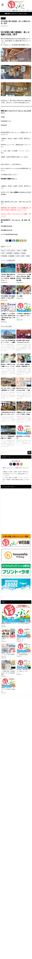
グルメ (23, 10)
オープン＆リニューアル (6, 10)
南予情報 (9, 253)
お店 (28, 10)
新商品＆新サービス (16, 10)
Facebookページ (6, 121)
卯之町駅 (4, 256)
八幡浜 (25, 250)
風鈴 (28, 256)
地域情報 (12, 256)
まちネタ (3, 18)
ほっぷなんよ (12, 250)
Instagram (4, 125)
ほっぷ (4, 250)
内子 (3, 253)
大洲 (18, 256)
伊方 (19, 250)
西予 (23, 256)
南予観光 (17, 253)
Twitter (3, 116)
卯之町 (23, 253)
